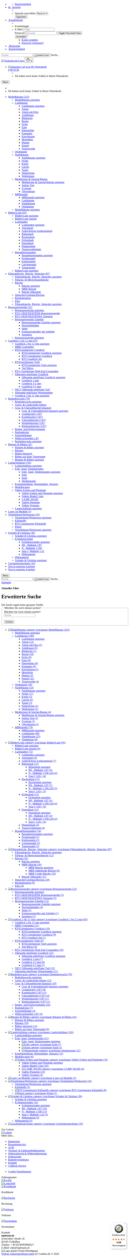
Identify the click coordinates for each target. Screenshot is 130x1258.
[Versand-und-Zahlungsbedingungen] (6, 1180)
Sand (24, 478)
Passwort (20, 33)
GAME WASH (30, 499)
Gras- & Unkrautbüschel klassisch (33, 407)
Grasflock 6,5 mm (31, 386)
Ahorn (25, 109)
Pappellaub (28, 243)
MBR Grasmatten (24, 346)
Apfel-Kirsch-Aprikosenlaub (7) (39, 760)
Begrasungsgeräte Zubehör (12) (32, 901)
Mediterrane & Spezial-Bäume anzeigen (43, 182)
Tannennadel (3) (30, 846)
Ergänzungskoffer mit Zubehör (38, 331)
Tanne (25, 170)
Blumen (19, 450)
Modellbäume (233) (18, 96)
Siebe (25, 328)
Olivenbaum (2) (30, 724)
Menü (5, 82)
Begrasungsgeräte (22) (20, 307)
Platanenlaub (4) (30, 824)
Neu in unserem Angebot (21, 566)
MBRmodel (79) (24, 727)
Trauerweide (28, 148)
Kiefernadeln (29, 261)
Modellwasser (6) (24, 1056)
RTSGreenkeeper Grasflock (30, 349)
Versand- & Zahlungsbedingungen (26, 1150)
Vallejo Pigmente (31, 502)
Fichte (25, 160)
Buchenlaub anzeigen (39, 782)
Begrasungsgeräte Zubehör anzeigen (41, 322)
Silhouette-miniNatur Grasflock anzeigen (43, 377)
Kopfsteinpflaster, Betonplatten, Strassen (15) (39, 1053)
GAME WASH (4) (73, 1068)
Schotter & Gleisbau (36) (21, 532)
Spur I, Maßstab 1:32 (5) (35, 1114)
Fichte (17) (27, 693)
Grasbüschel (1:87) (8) (34, 989)
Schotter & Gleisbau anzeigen (31, 535)
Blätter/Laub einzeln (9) (27, 748)
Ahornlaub (27, 227)
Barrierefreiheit (23, 4)
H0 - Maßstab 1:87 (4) (40, 770)
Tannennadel (28, 267)
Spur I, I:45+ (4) (37, 776)
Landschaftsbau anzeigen (28, 465)
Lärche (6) (27, 699)
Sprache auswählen (25, 13)
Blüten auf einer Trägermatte (30, 456)
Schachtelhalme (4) (25, 1010)
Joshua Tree (28, 185)
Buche (25, 121)
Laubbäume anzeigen (33, 106)
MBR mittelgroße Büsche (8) (44, 870)
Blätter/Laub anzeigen (26, 215)
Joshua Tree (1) (30, 718)
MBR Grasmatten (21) (27, 925)
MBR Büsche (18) (31, 864)
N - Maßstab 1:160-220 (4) (42, 773)
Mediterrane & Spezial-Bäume (31, 179)
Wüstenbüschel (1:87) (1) (35, 998)
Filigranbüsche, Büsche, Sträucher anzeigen (38, 276)
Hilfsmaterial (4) (30, 1117)
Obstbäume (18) (23, 684)
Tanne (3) (27, 703)
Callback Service (17, 1165)
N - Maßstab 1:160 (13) (34, 1111)
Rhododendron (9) (25, 882)
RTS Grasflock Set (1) (34, 937)
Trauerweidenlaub (31, 249)
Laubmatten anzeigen (33, 224)
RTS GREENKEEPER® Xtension (34, 316)
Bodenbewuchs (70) (19, 398)
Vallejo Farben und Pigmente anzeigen (42, 493)
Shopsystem (27, 1253)
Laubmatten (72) (24, 751)
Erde (24, 474)
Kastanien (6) (29, 666)
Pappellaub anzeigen (39, 812)
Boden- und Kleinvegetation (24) (32, 1004)
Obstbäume (21, 151)
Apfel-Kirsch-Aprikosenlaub (37, 231)
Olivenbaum (28, 191)
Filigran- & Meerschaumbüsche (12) (34, 855)
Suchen (9, 622)
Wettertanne (28, 176)
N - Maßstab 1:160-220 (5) (42, 788)
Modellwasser (22, 487)
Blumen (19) (21, 1023)
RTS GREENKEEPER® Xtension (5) (35, 898)
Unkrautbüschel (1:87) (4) (35, 995)
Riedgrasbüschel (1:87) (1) (36, 1001)
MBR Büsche (29, 288)
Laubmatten (21, 221)
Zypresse (26, 188)
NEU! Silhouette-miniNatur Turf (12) (35, 968)
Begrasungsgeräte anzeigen (29, 310)
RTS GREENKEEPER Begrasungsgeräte (37, 313)
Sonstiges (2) (29, 916)
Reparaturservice (17, 1144)
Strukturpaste (29, 481)
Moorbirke (27, 139)
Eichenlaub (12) (30, 794)
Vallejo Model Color (33, 496)
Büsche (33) (21, 858)
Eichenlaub (28, 240)
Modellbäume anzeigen (27, 99)
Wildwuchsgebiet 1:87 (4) (28, 1014)
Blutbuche (27, 118)
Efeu (17, 301)
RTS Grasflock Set (32, 359)
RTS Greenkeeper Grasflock (37, 356)
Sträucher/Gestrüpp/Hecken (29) (32, 879)
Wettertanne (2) (30, 709)
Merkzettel (14, 46)
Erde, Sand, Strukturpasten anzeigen (41, 471)
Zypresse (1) (28, 721)
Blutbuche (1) (29, 651)
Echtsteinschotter (24, 539)
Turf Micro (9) (29, 946)
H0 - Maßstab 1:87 (32, 545)
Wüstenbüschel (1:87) (33, 423)
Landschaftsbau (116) (19, 462)
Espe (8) (26, 660)
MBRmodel (21, 194)
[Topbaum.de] (13, 60)
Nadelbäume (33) (24, 687)
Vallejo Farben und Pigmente (30, 490)
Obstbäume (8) (30, 739)
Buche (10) (28, 654)
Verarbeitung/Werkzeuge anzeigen (33, 517)
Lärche (25, 167)
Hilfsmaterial (28, 554)
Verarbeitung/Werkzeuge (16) (24, 514)
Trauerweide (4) (30, 681)
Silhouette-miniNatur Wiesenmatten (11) (36, 971)
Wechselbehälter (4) (32, 907)
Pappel (25, 145)
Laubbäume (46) (30, 733)
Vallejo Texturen (30, 505)
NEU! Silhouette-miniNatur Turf (32, 389)
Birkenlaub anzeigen (39, 767)
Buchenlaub (28, 237)
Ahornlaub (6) (29, 757)
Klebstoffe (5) (22, 1087)
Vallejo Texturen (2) (32, 1075)
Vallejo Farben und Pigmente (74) (89, 1059)
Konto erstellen (30, 39)
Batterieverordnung (18, 1159)
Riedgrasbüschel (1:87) (34, 426)
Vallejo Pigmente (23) (33, 1071)
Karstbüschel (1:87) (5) (34, 992)
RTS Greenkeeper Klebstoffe (30, 523)
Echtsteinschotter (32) (26, 1102)
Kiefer (25, 163)
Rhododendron (23, 298)
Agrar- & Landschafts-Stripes (30, 404)
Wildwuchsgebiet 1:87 (27, 438)
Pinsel (18, 526)
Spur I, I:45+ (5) (37, 791)
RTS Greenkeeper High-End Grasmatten (36, 371)
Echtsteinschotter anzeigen (36, 542)
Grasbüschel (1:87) (32, 414)
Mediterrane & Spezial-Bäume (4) (33, 712)
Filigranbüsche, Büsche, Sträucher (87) (29, 273)
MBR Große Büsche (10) (42, 873)
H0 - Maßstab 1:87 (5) (40, 785)
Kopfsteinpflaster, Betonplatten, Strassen (36, 484)
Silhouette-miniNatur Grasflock (31, 374)
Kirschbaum (28, 136)
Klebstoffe (20, 520)
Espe (24, 127)
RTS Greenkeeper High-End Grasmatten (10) (39, 949)
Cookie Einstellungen (19, 1171)
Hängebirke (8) (30, 663)
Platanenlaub (28, 246)
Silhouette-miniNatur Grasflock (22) (34, 953)
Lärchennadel (29, 264)
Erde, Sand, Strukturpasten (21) (32, 1038)
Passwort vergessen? (33, 43)
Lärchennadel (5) (31, 843)
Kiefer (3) (27, 696)
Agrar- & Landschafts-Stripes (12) (33, 980)
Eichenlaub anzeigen (39, 797)
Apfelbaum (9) (29, 648)
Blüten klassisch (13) (26, 1026)
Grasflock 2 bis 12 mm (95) (23, 340)
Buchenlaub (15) (31, 779)
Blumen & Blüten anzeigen (29, 447)
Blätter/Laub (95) (17, 212)
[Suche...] (41, 55)
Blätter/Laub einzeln (26, 218)
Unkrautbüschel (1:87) (34, 420)
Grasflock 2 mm (30, 380)
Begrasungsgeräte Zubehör (29, 319)
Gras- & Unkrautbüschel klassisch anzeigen (45, 410)
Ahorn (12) (28, 642)
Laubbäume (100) (24, 635)
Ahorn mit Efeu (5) (32, 645)
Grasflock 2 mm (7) (32, 959)
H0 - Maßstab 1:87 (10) (34, 1108)
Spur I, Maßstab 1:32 (33, 551)
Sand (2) (57, 1047)
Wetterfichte (28, 173)
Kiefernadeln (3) (30, 840)
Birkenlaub (28, 234)
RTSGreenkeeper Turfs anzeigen (39, 365)
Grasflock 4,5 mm (31, 383)
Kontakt (12, 1162)
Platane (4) (27, 675)
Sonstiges (27, 334)
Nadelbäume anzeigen (33, 157)
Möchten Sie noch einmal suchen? (22, 611)
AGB (11, 1147)
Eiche (25, 124)
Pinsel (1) (51, 1093)
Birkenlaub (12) (30, 763)
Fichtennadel (28, 258)
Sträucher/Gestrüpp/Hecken (30, 295)
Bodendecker (22, 432)
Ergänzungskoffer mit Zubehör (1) (40, 913)
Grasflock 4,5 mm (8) (33, 962)
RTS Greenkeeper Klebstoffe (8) (88, 1090)
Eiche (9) (26, 657)
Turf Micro (27, 368)
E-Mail (18, 29)
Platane (25, 142)
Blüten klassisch (23, 453)
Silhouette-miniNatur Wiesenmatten (34, 392)
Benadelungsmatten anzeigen (37, 255)
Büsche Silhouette (31, 292)
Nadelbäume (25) (31, 736)
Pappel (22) (28, 678)
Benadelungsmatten (25, 252)
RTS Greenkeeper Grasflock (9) (39, 934)
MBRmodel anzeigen (33, 197)
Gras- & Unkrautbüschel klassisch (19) (35, 983)
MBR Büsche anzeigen (40, 867)
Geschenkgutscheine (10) (21, 563)
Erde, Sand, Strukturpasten (29, 468)
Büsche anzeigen (31, 285)
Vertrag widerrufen (11, 1253)
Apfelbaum (28, 115)
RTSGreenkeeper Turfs (27, 362)
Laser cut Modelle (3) (19, 511)
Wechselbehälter (30, 325)
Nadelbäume (21, 154)
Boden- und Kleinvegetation (30, 429)
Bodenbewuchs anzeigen (28, 401)
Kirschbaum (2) (30, 669)
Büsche (19, 282)
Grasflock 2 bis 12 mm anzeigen (32, 343)
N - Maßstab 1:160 (32, 548)
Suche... (55, 55)
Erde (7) (56, 1044)
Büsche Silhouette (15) (34, 876)
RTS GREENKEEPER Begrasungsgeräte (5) (39, 895)
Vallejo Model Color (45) (35, 1065)
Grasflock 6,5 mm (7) (33, 965)
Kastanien (27, 133)
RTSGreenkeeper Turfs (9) (29, 940)
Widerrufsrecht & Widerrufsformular (27, 1153)
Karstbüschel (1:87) (32, 417)
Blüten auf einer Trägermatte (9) (32, 1029)
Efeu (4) (19, 885)
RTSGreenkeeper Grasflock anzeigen (42, 353)
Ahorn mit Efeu (30, 112)
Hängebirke (28, 130)
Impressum (14, 1141)
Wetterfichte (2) (30, 706)
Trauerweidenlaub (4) (33, 828)
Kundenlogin (15, 20)
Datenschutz (14, 1156)
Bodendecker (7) (24, 1007)
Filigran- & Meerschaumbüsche (32, 279)
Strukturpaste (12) (70, 1050)
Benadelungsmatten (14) (28, 831)
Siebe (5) (26, 910)
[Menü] (125, 1225)
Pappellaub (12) (30, 809)
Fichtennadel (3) (30, 837)
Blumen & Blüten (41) (20, 444)
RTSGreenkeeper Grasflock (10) (32, 928)
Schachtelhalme (23, 435)
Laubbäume (21, 102)
